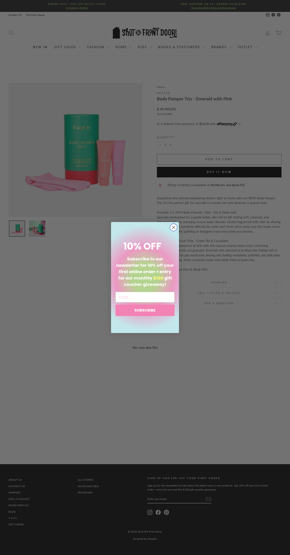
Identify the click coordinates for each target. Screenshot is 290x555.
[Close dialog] (173, 227)
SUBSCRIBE (145, 310)
